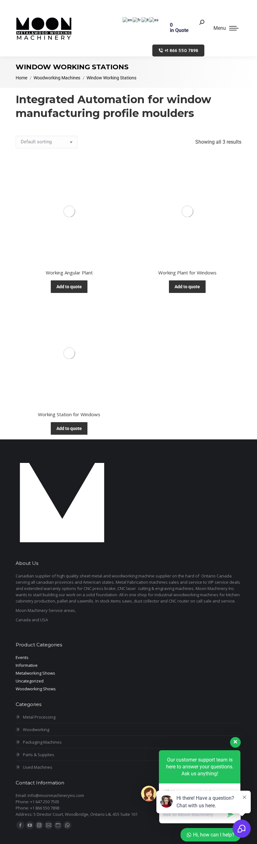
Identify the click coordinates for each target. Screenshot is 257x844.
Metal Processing (39, 717)
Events (22, 657)
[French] (137, 19)
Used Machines (37, 767)
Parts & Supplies (38, 754)
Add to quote (69, 286)
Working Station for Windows (69, 414)
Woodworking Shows (36, 689)
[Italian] (145, 19)
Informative (27, 665)
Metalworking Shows (35, 673)
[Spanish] (154, 19)
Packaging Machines (42, 742)
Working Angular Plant (69, 272)
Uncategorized (30, 681)
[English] (128, 19)
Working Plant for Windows (187, 272)
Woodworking (36, 729)
